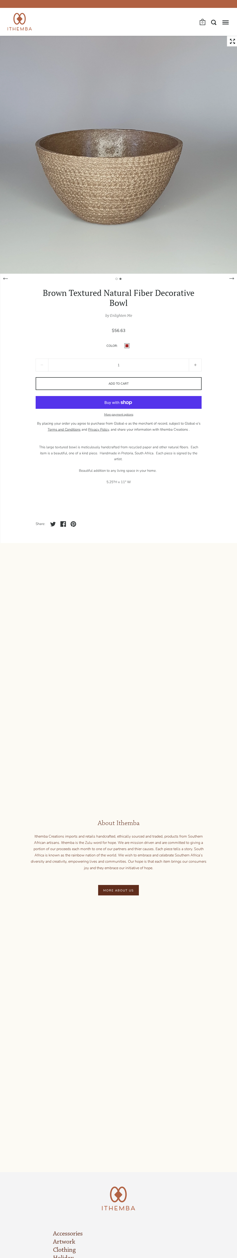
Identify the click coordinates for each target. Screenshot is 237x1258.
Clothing (64, 1250)
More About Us (118, 890)
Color (111, 346)
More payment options (118, 415)
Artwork (64, 1242)
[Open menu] (225, 22)
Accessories (68, 1234)
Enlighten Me (121, 315)
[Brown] (127, 345)
